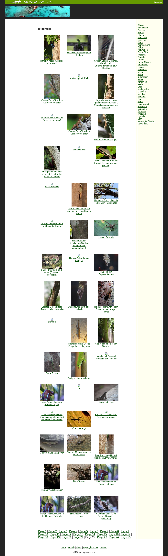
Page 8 (114, 531)
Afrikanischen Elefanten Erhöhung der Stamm (52, 224)
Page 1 (42, 531)
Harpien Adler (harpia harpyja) (79, 259)
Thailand (142, 114)
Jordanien (142, 82)
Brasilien (142, 40)
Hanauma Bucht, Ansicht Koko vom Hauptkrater (106, 201)
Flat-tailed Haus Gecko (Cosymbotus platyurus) (79, 345)
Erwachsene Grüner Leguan (79, 514)
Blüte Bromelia (52, 186)
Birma (140, 42)
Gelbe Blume (52, 373)
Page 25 (126, 537)
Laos (140, 87)
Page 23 (102, 537)
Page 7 (104, 531)
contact (103, 547)
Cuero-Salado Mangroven (52, 453)
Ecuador (142, 57)
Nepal (140, 101)
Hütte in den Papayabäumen (106, 273)
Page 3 (63, 531)
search (71, 547)
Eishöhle (52, 322)
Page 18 (43, 537)
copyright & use (90, 547)
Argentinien (143, 27)
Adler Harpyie (79, 149)
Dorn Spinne (79, 481)
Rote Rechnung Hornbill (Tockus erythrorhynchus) (106, 456)
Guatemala (143, 64)
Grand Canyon (144, 62)
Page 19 (55, 537)
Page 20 (67, 537)
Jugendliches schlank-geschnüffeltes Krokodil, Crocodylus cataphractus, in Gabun (106, 104)
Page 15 (102, 534)
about (79, 547)
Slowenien (142, 106)
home (63, 547)
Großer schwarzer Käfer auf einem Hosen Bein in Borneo (79, 211)
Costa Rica (143, 52)
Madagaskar (143, 89)
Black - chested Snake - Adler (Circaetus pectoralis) (52, 272)
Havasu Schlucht (106, 237)
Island (140, 72)
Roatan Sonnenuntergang (106, 139)
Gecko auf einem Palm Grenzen (106, 345)
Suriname (142, 109)
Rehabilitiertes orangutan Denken (79, 53)
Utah (140, 119)
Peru (140, 99)
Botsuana (142, 37)
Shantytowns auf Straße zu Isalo (79, 308)
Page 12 (66, 534)
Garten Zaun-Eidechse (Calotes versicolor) (52, 101)
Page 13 (78, 534)
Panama (142, 96)
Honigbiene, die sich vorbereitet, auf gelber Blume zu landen (52, 174)
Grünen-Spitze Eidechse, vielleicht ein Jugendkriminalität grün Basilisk (106, 64)
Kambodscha (144, 45)
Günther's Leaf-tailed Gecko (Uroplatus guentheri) (106, 516)
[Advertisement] (22, 74)
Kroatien (142, 55)
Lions (79, 388)
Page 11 (55, 534)
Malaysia (142, 91)
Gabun (141, 59)
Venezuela (142, 123)
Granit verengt (79, 428)
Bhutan (141, 35)
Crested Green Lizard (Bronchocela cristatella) (52, 308)
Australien (142, 30)
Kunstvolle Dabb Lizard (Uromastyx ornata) (106, 415)
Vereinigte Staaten (146, 121)
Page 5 (83, 531)
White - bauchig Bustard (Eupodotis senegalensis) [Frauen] (106, 163)
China (140, 47)
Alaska (141, 25)
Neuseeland (143, 104)
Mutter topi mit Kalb (79, 78)
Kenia (140, 84)
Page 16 (114, 534)
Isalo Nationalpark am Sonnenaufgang (52, 403)
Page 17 (125, 534)
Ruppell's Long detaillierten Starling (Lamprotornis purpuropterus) (79, 244)
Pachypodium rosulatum (79, 378)
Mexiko (141, 94)
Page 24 (114, 537)
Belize (141, 32)
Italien (140, 79)
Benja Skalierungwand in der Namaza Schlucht (52, 514)
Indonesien (143, 77)
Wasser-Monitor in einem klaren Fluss (79, 453)
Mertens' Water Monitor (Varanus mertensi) (52, 118)
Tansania (142, 111)
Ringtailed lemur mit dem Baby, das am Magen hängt (106, 309)
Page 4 (73, 531)
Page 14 (90, 534)
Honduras (142, 69)
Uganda (141, 116)
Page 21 (78, 537)
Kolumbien (143, 50)
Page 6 (94, 531)
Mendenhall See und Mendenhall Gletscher (106, 357)
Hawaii (141, 67)
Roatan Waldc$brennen (52, 490)
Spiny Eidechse (106, 402)
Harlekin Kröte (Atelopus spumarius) (51, 62)
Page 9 (125, 531)
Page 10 (43, 534)
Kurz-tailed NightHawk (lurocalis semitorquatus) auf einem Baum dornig (52, 417)
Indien (140, 74)
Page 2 (52, 531)
